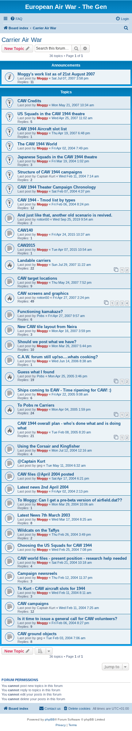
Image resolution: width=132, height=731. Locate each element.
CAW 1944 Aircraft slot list (42, 129)
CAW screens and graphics (42, 293)
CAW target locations (37, 278)
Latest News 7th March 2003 (43, 515)
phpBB (50, 719)
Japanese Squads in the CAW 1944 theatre (57, 157)
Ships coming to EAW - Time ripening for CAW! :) (64, 390)
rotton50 (43, 219)
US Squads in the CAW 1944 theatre (51, 114)
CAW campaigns (33, 603)
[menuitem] (16, 18)
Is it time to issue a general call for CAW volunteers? (67, 618)
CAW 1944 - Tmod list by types (46, 200)
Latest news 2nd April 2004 (42, 487)
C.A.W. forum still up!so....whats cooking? (57, 357)
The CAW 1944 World (37, 144)
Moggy (42, 78)
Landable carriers (34, 260)
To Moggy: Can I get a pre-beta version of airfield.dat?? (69, 500)
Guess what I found (35, 372)
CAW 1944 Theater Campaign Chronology (56, 187)
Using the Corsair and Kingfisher (48, 446)
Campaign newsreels (37, 573)
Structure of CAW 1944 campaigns (49, 172)
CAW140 (25, 230)
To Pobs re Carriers (35, 405)
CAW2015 (26, 245)
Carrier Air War (22, 39)
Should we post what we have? (46, 341)
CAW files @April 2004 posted (45, 474)
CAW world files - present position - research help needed (72, 558)
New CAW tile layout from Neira (47, 326)
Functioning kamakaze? (40, 311)
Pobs (41, 316)
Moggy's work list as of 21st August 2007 (56, 74)
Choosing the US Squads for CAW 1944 (54, 545)
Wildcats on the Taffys (38, 530)
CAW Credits (29, 101)
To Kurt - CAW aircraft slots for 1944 (51, 588)
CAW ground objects (36, 634)
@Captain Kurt (31, 461)
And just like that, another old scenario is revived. (64, 215)
